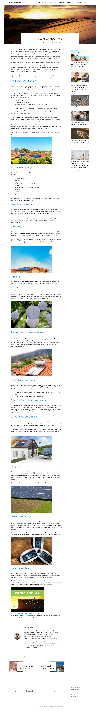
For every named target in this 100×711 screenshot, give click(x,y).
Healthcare (61, 2)
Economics (78, 2)
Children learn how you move (80, 107)
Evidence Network (15, 2)
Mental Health (70, 2)
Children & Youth (42, 2)
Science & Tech (87, 2)
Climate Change (52, 2)
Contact (53, 691)
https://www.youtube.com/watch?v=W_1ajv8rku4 (25, 613)
